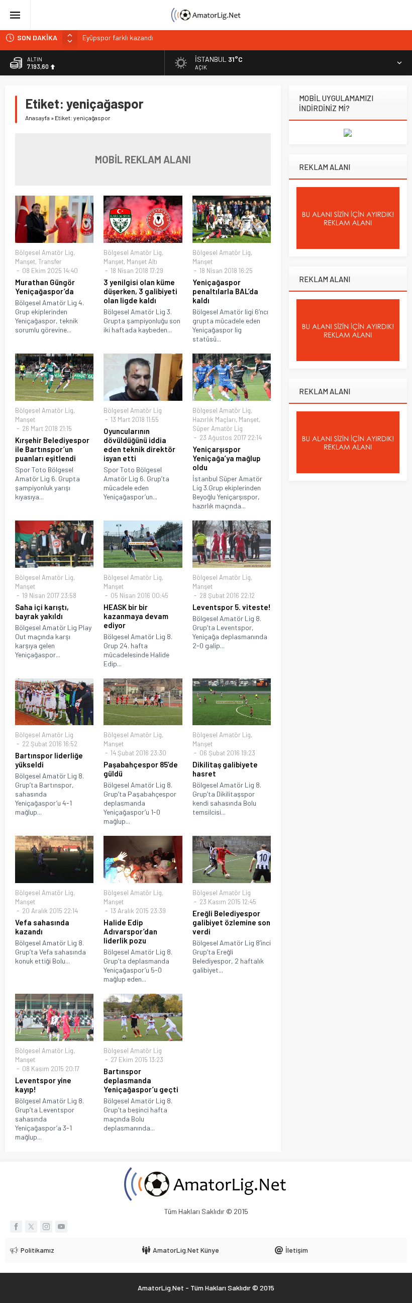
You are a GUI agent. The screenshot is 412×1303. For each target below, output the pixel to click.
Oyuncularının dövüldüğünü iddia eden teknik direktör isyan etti (139, 444)
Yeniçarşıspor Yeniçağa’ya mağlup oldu (226, 458)
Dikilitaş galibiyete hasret (225, 769)
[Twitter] (31, 1227)
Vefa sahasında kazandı (42, 927)
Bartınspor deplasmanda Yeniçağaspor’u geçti (141, 1080)
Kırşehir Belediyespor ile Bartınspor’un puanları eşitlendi (52, 449)
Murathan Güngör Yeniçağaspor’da (45, 287)
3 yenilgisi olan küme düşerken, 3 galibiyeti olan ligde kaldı (140, 291)
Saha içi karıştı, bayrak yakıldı (42, 611)
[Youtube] (61, 1227)
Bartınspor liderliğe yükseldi (49, 760)
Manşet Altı (142, 261)
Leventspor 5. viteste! (231, 607)
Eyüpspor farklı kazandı (117, 37)
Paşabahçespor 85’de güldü (141, 769)
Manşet (25, 261)
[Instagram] (46, 1227)
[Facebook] (16, 1227)
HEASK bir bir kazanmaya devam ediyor (136, 616)
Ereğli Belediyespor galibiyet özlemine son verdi (231, 922)
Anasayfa (37, 117)
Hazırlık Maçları (214, 419)
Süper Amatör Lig (217, 428)
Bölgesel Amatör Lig (44, 252)
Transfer (50, 261)
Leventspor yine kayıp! (43, 1085)
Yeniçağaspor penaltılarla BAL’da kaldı (225, 291)
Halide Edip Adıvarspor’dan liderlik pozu (130, 931)
